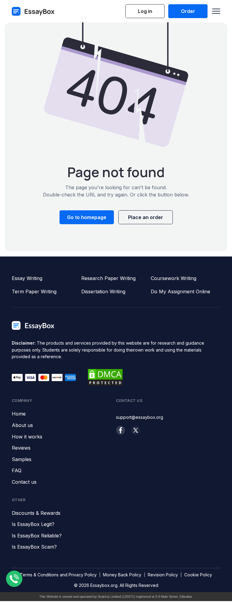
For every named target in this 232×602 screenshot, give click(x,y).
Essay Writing (27, 278)
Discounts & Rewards (36, 513)
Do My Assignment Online (180, 291)
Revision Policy (163, 574)
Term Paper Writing (34, 291)
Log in (145, 11)
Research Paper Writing (108, 278)
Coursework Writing (173, 278)
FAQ (16, 470)
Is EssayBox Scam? (34, 547)
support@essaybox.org (139, 417)
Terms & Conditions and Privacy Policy (58, 574)
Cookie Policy (198, 574)
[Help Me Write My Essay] (33, 11)
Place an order (145, 217)
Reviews (21, 448)
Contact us (24, 482)
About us (22, 425)
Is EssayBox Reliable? (37, 536)
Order (188, 11)
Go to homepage (86, 217)
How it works (27, 437)
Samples (21, 459)
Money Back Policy (122, 574)
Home (19, 414)
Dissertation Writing (103, 291)
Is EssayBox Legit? (33, 524)
